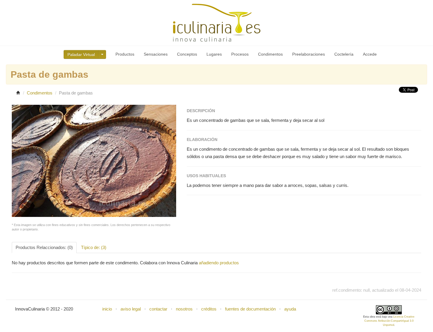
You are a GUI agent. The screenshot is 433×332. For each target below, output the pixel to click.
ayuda (290, 308)
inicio (107, 308)
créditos (208, 308)
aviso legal (130, 308)
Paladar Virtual (81, 54)
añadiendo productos (219, 262)
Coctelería (343, 54)
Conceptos (187, 54)
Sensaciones (156, 54)
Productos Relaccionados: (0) (44, 247)
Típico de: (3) (93, 247)
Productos (124, 54)
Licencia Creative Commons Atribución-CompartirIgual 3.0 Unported (389, 320)
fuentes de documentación (250, 308)
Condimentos (270, 54)
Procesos (240, 54)
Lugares (214, 54)
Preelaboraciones (308, 54)
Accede (370, 54)
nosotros (184, 308)
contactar (158, 308)
